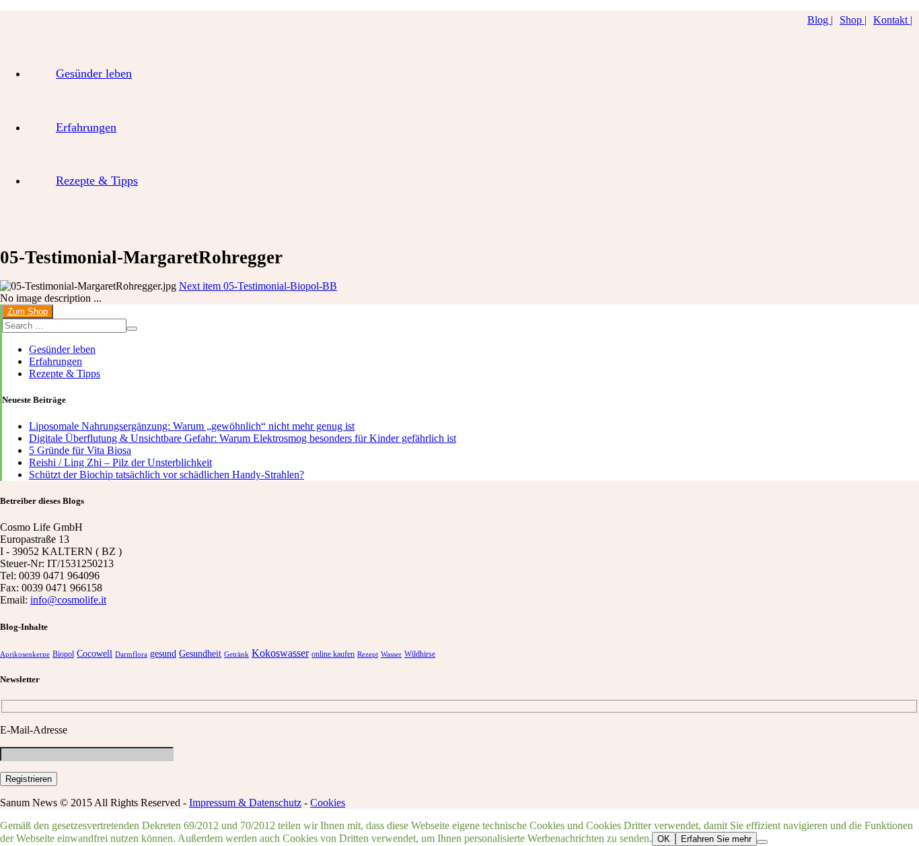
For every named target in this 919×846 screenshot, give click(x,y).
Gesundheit (200, 654)
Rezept (367, 654)
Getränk (236, 654)
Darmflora (131, 654)
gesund (163, 654)
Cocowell (94, 654)
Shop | (853, 20)
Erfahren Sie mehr (716, 839)
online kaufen (333, 654)
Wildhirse (419, 654)
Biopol (63, 654)
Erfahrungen (86, 127)
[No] (762, 842)
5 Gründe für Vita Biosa (80, 450)
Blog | (820, 20)
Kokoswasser (280, 653)
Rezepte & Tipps (97, 180)
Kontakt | (892, 20)
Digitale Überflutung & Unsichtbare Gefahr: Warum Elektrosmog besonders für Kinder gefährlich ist (242, 438)
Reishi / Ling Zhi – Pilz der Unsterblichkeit (120, 462)
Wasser (391, 654)
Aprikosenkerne (25, 654)
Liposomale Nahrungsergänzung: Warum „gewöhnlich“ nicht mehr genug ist (192, 426)
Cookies (327, 802)
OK (663, 839)
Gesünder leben (94, 73)
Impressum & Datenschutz (245, 802)
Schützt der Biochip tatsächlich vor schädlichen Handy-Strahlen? (166, 474)
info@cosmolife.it (68, 600)
